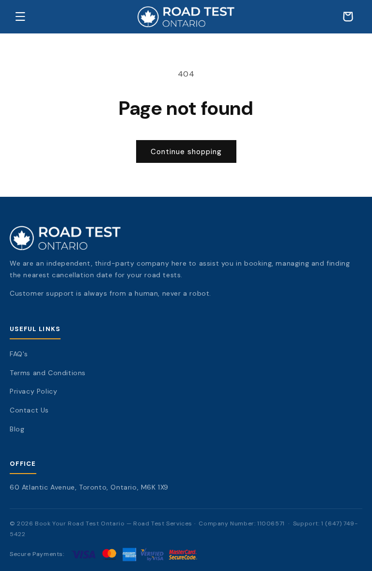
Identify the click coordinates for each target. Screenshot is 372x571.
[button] (20, 16)
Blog (17, 429)
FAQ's (19, 353)
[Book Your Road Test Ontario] (186, 238)
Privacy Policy (33, 391)
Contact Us (29, 410)
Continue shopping (186, 152)
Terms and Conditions (48, 372)
